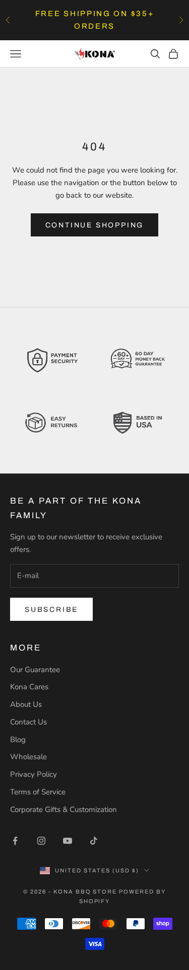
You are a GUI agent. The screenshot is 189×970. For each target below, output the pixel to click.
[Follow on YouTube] (67, 841)
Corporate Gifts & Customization (63, 809)
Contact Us (28, 722)
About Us (26, 704)
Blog (18, 740)
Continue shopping (94, 225)
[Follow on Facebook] (15, 841)
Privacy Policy (33, 774)
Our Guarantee (35, 670)
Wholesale (28, 757)
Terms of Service (38, 792)
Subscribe (51, 609)
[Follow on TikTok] (94, 841)
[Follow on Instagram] (41, 841)
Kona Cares (29, 687)
